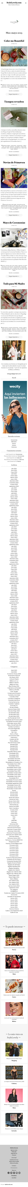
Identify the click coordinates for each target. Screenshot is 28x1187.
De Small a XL (14, 705)
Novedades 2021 (14, 753)
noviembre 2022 (14, 541)
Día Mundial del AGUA (14, 718)
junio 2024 (14, 509)
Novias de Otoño (14, 799)
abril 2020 (14, 590)
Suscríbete (14, 1177)
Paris (14, 817)
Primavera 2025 (14, 852)
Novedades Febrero (14, 765)
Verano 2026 (14, 907)
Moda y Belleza (14, 741)
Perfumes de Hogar (14, 826)
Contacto (14, 1155)
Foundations (14, 730)
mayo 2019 (14, 608)
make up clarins (4, 87)
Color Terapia (14, 691)
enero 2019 (14, 615)
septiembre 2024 (14, 505)
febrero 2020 (14, 594)
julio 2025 (14, 488)
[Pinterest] (14, 1173)
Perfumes (14, 822)
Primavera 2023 (14, 849)
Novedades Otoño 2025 (14, 776)
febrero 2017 (14, 652)
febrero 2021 (14, 574)
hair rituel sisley (10, 266)
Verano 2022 (14, 900)
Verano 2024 (14, 903)
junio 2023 (14, 528)
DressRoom (4, 85)
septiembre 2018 (14, 622)
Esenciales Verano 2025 (14, 723)
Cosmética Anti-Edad (14, 695)
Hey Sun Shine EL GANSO (10, 206)
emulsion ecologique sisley (12, 85)
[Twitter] (11, 1173)
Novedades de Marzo (14, 760)
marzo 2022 (14, 553)
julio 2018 (14, 624)
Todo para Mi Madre (14, 284)
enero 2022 (14, 557)
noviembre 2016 (14, 657)
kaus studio (7, 146)
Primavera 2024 (14, 850)
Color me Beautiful (14, 41)
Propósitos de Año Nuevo (14, 859)
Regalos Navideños (14, 868)
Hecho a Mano (14, 734)
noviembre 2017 (14, 638)
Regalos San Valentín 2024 (14, 872)
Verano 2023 (14, 902)
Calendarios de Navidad (14, 688)
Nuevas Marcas (14, 804)
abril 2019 (14, 610)
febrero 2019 (14, 613)
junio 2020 (14, 587)
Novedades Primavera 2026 (14, 781)
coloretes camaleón (23, 84)
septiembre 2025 (14, 486)
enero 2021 (14, 576)
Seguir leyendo (13, 94)
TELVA (25, 331)
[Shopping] (14, 1056)
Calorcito (19, 458)
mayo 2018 (14, 627)
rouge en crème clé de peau (18, 87)
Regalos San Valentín (14, 870)
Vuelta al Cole (14, 912)
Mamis (19, 461)
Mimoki (11, 267)
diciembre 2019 (14, 597)
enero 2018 (14, 634)
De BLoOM (21, 327)
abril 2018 (14, 629)
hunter (3, 146)
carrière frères (13, 145)
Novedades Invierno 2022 (14, 769)
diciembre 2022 (14, 539)
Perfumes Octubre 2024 (14, 829)
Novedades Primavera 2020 (14, 780)
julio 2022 (14, 546)
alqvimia (3, 265)
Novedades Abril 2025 (14, 758)
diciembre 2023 (14, 520)
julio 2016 (14, 663)
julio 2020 (14, 585)
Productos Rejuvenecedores (14, 857)
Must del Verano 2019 (14, 742)
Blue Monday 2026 (14, 686)
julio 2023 (14, 527)
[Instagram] (16, 1173)
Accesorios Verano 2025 (14, 674)
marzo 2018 (14, 631)
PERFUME (14, 820)
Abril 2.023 (14, 670)
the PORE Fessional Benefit (6, 269)
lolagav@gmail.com (14, 374)
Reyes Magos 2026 (14, 877)
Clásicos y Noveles (14, 689)
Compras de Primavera (14, 693)
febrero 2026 (14, 477)
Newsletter (14, 1175)
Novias (14, 790)
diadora (24, 145)
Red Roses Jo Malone (14, 209)
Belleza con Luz (14, 681)
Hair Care (14, 732)
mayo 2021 (14, 569)
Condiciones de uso (14, 1159)
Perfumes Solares (14, 836)
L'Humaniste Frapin (17, 266)
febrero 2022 (14, 555)
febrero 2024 (14, 516)
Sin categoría (14, 889)
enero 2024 (14, 518)
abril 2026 (14, 474)
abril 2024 (14, 512)
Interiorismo (14, 737)
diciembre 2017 (14, 636)
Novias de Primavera (14, 162)
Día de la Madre (14, 707)
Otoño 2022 (14, 813)
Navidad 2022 (14, 748)
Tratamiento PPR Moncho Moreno (17, 269)
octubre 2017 (14, 640)
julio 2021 (14, 566)
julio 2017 (14, 643)
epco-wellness (15, 265)
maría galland (17, 146)
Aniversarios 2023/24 (14, 675)
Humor (14, 443)
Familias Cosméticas (14, 727)
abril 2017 (14, 649)
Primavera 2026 (14, 854)
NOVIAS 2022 (14, 792)
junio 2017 (14, 645)
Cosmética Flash (14, 696)
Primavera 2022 (14, 847)
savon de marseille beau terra (15, 147)
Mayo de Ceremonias (14, 223)
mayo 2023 (14, 530)
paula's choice (10, 87)
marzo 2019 (14, 611)
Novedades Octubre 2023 (14, 773)
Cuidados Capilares (14, 704)
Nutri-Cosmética (14, 808)
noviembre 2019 (14, 599)
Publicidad (14, 1151)
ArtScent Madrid (14, 679)
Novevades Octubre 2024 (14, 788)
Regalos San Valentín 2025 (14, 873)
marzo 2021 (14, 573)
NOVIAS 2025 (14, 795)
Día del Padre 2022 (14, 712)
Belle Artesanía (5, 327)
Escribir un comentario (14, 90)
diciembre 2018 (14, 617)
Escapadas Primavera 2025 (14, 721)
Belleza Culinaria (14, 682)
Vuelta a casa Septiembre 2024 (14, 910)
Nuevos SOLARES (14, 806)
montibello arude (16, 267)
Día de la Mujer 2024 (14, 711)
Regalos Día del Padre (14, 864)
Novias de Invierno (14, 797)
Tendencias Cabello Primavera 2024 (14, 893)
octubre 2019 (14, 601)
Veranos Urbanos (14, 909)
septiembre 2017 (14, 642)
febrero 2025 (14, 497)
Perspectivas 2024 (14, 841)
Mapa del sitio (14, 1153)
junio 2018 (14, 626)
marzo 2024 (14, 514)
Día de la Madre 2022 (14, 709)
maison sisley (23, 266)
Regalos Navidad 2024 (14, 866)
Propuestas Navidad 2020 (14, 861)
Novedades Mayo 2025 (14, 771)
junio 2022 (14, 548)
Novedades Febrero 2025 (14, 767)
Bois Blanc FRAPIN (9, 265)
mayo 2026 (14, 472)
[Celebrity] (14, 1079)
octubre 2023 (14, 523)
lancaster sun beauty (8, 208)
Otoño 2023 (14, 815)
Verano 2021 (14, 898)
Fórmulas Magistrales (14, 728)
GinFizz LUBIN (20, 265)
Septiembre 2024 (14, 887)
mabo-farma (14, 329)
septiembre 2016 (14, 661)
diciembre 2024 (14, 500)
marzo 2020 (14, 592)
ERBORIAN (18, 328)
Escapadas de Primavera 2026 (14, 720)
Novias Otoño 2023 (14, 803)
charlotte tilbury (20, 145)
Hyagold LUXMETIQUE (19, 206)
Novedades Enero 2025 (14, 764)
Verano (14, 445)
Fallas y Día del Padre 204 (14, 725)
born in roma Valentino (15, 84)
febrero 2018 (14, 633)
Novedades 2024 (14, 757)
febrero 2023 (14, 535)
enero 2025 (14, 498)
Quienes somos (14, 1150)
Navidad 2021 (14, 746)
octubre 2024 (14, 504)
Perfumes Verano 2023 (14, 838)
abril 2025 (14, 493)
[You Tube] (19, 1173)
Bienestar (14, 441)
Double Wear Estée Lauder (6, 328)
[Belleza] (14, 1015)
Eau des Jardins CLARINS (16, 205)
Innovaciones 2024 (14, 735)
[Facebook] (8, 1173)
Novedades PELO (14, 778)
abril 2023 (14, 532)
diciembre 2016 (14, 656)
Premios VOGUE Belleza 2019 (14, 843)
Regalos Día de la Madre (14, 863)
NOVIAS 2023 (14, 794)
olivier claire (24, 208)
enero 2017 (14, 654)
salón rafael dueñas (23, 267)
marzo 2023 (14, 534)
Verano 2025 (14, 905)
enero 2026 (14, 479)
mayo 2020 (14, 589)
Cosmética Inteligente (14, 698)
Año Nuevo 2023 (14, 677)
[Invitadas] (14, 1126)
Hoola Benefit (22, 328)
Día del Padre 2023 (14, 714)
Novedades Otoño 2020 (14, 774)
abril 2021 (14, 571)
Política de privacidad (14, 1161)
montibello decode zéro (17, 208)
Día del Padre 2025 (14, 716)
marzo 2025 (14, 495)
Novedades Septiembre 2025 (14, 783)
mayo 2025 (14, 491)
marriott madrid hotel (5, 267)
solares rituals (24, 147)
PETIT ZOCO (19, 329)
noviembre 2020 (14, 580)
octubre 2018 (14, 620)
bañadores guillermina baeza (6, 205)
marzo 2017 (14, 650)
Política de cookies (14, 1163)
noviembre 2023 (14, 521)
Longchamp (12, 146)
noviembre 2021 (14, 560)
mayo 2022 (14, 550)
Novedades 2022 (14, 755)
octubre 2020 (14, 581)
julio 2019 (14, 604)
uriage (11, 149)
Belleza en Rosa (14, 684)
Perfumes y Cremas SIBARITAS (14, 840)
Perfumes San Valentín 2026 (14, 834)
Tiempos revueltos (14, 102)
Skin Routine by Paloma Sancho (18, 331)
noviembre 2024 (14, 502)
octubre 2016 (14, 659)
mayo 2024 (14, 511)
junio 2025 (14, 490)
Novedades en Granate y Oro (14, 762)
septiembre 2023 (14, 525)
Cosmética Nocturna (14, 700)
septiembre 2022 (14, 544)
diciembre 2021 (14, 558)
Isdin (24, 206)
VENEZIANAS (15, 149)
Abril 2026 (14, 672)
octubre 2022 (14, 543)
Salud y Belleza (14, 879)
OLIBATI (8, 147)
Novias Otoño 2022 (14, 801)
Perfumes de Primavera (14, 827)
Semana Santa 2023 (14, 886)
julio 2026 (14, 468)
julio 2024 (14, 507)
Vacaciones (14, 440)
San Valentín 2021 (14, 880)
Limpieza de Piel (14, 739)
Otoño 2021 (14, 811)
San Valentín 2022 (14, 882)
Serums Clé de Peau (8, 331)
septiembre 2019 (14, 603)
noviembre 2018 (14, 619)
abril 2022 (14, 551)
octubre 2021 (14, 562)
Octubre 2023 (14, 810)
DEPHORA (24, 327)
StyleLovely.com (14, 3)
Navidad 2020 (14, 744)
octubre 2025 (14, 484)
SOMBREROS (14, 891)
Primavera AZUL (14, 856)
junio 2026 (14, 470)
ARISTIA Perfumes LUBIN (21, 204)
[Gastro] (14, 992)
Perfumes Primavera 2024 (14, 833)
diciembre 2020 (14, 578)
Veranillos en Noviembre (14, 896)
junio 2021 (14, 567)
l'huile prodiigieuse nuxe (21, 85)
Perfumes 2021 (14, 824)
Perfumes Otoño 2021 (14, 831)
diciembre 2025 (14, 481)
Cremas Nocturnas (14, 702)
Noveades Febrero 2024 (14, 751)
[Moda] (14, 968)
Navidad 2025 (14, 750)
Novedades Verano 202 (14, 785)
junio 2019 (14, 606)
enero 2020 (14, 596)
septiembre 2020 (14, 583)
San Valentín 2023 (14, 884)
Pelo (14, 819)
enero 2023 (14, 537)
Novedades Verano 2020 (14, 787)
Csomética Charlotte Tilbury (13, 327)
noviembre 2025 (14, 482)
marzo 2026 (14, 475)
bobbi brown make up (6, 84)
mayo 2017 (14, 647)
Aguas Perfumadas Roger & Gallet (10, 204)
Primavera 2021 (14, 845)
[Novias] (14, 945)
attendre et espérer (6, 145)
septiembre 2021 (14, 564)
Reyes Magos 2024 (14, 875)
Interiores (14, 447)
